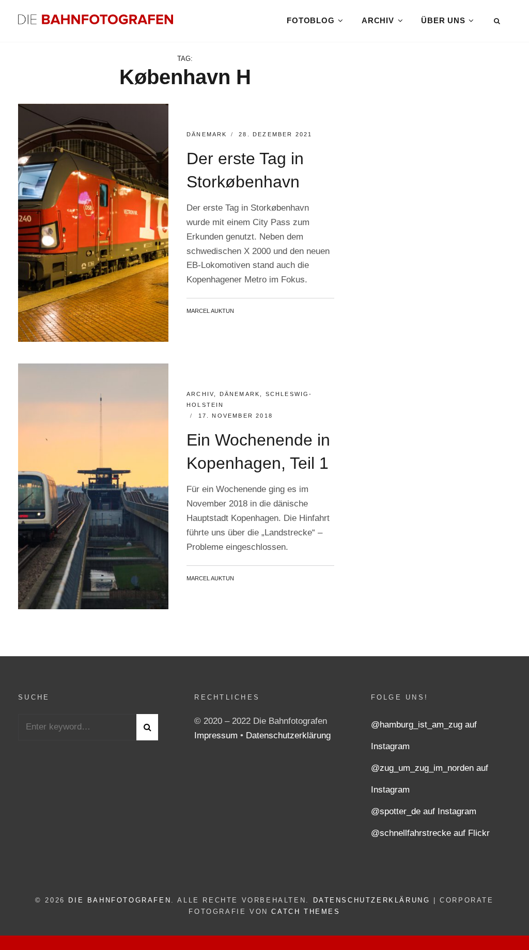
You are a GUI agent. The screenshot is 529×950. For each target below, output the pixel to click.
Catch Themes (305, 911)
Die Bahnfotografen (119, 900)
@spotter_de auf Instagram (423, 811)
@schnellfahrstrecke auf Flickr (430, 833)
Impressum (217, 735)
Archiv (378, 20)
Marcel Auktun (210, 311)
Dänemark (206, 134)
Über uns (443, 20)
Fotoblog (310, 20)
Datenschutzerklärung (288, 735)
